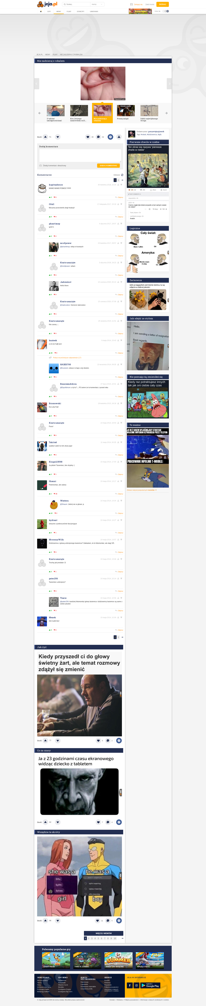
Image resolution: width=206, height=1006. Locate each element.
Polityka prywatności (111, 987)
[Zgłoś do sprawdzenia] (119, 137)
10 (115, 938)
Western (64, 500)
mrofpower (65, 243)
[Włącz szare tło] (165, 11)
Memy (58, 11)
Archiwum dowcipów (44, 987)
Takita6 (53, 442)
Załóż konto (149, 4)
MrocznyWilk (56, 539)
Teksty (39, 982)
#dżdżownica (152, 135)
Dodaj (162, 4)
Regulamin (108, 985)
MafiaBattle (62, 982)
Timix (63, 598)
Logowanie (84, 984)
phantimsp (54, 223)
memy (47, 54)
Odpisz (120, 197)
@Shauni (63, 504)
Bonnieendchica (68, 384)
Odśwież (117, 175)
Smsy (39, 985)
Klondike (61, 987)
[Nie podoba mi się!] (61, 137)
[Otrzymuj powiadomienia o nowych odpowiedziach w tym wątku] (121, 224)
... (119, 938)
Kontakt (107, 980)
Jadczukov (65, 282)
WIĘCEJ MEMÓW (104, 933)
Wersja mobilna (42, 980)
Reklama (107, 982)
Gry (49, 11)
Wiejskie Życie (63, 985)
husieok (53, 340)
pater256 (53, 578)
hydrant (53, 520)
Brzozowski (55, 403)
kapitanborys (56, 184)
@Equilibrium (65, 387)
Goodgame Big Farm (65, 991)
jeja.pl (39, 54)
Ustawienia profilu (86, 989)
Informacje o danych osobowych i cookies (111, 990)
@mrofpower (65, 266)
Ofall (51, 204)
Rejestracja (84, 982)
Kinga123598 (55, 461)
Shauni (52, 481)
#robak (143, 135)
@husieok (64, 368)
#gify (159, 135)
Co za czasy (44, 750)
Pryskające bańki (43, 989)
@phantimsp (65, 247)
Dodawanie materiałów (88, 986)
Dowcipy (80, 11)
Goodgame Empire (64, 989)
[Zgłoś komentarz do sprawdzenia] (118, 185)
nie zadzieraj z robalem (71, 54)
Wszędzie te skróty (48, 832)
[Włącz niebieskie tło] (167, 11)
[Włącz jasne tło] (163, 11)
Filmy (69, 11)
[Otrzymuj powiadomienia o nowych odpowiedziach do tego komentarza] (121, 185)
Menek (52, 617)
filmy (55, 54)
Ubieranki (94, 11)
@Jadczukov (65, 305)
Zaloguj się (138, 4)
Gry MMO (63, 977)
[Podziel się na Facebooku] (110, 137)
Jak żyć (42, 647)
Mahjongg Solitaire (43, 991)
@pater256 (64, 602)
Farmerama (62, 980)
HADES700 (65, 364)
